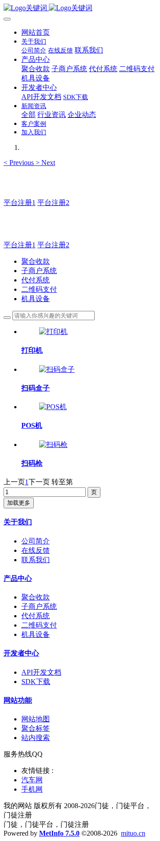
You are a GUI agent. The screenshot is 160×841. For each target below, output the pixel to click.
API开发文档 (41, 672)
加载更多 (18, 502)
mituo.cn (133, 833)
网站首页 (35, 32)
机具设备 (35, 298)
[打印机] (53, 331)
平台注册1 (20, 202)
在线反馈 (35, 550)
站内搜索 (35, 737)
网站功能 (18, 700)
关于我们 (18, 522)
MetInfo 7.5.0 (59, 833)
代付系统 (35, 280)
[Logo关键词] (80, 8)
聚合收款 (35, 261)
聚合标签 (35, 728)
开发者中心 (21, 653)
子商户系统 (39, 270)
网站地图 (35, 719)
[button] (20, 162)
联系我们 (35, 559)
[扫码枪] (53, 444)
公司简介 (35, 541)
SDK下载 (35, 681)
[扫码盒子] (57, 369)
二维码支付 (39, 289)
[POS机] (53, 406)
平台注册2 (53, 202)
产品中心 (18, 578)
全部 (28, 114)
